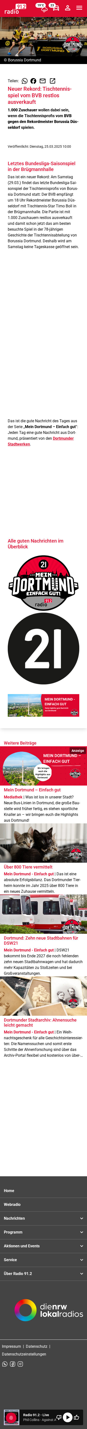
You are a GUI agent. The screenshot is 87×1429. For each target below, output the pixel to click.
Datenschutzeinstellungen (24, 1354)
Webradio (12, 1204)
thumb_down (59, 1417)
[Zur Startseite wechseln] (15, 9)
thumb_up (76, 1417)
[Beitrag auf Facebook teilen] (33, 81)
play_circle (67, 1417)
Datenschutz (36, 1346)
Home (9, 1190)
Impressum (11, 1346)
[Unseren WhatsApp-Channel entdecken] (5, 1364)
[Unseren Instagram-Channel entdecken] (20, 1364)
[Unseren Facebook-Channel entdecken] (12, 1364)
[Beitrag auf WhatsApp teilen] (25, 81)
